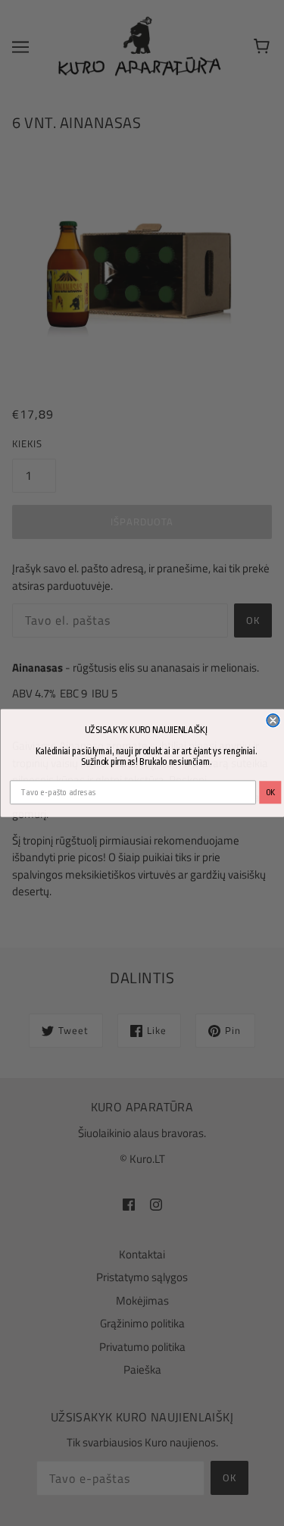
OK (270, 792)
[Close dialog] (273, 720)
